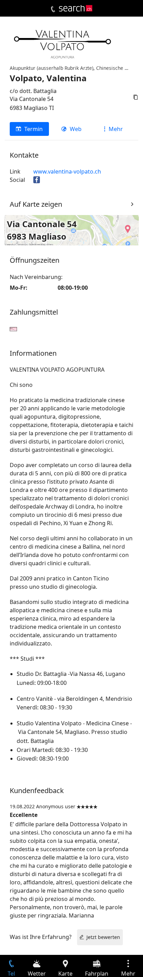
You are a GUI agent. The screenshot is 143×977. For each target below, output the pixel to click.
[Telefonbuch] (53, 9)
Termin (33, 129)
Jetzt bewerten (103, 937)
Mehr (116, 129)
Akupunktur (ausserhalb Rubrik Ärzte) (51, 68)
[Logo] (75, 8)
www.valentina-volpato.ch (67, 171)
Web (76, 129)
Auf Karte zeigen (36, 204)
